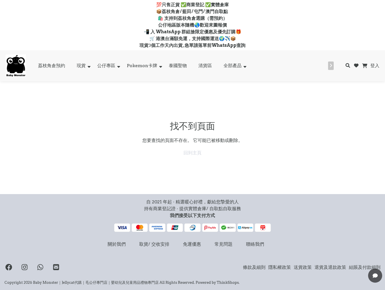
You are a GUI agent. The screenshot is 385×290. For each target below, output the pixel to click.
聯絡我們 (255, 244)
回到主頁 (192, 152)
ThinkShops (228, 282)
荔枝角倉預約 (51, 65)
